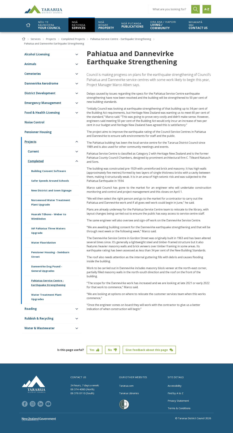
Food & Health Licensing (42, 113)
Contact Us (78, 377)
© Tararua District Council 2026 (193, 418)
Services (36, 39)
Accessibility (174, 385)
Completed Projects (73, 39)
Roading (30, 309)
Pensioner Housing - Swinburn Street (50, 254)
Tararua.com (126, 385)
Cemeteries (32, 74)
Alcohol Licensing (37, 54)
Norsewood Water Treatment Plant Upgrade (50, 202)
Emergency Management (42, 103)
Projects (51, 39)
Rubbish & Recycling (38, 318)
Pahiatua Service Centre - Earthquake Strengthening (120, 39)
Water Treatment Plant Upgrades (46, 297)
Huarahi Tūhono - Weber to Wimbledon (48, 216)
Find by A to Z (175, 393)
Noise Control (34, 122)
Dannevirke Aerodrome (41, 83)
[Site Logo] (50, 9)
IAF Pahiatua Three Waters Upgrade (48, 230)
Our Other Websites (133, 377)
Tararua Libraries (129, 393)
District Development (39, 93)
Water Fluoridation (43, 242)
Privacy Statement (178, 400)
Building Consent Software (48, 171)
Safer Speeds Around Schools (50, 180)
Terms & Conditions (179, 408)
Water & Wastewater (39, 328)
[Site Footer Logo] (33, 384)
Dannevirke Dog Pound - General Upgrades (46, 268)
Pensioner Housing (38, 132)
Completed (36, 161)
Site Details (176, 377)
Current (33, 151)
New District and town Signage (51, 190)
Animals (30, 64)
